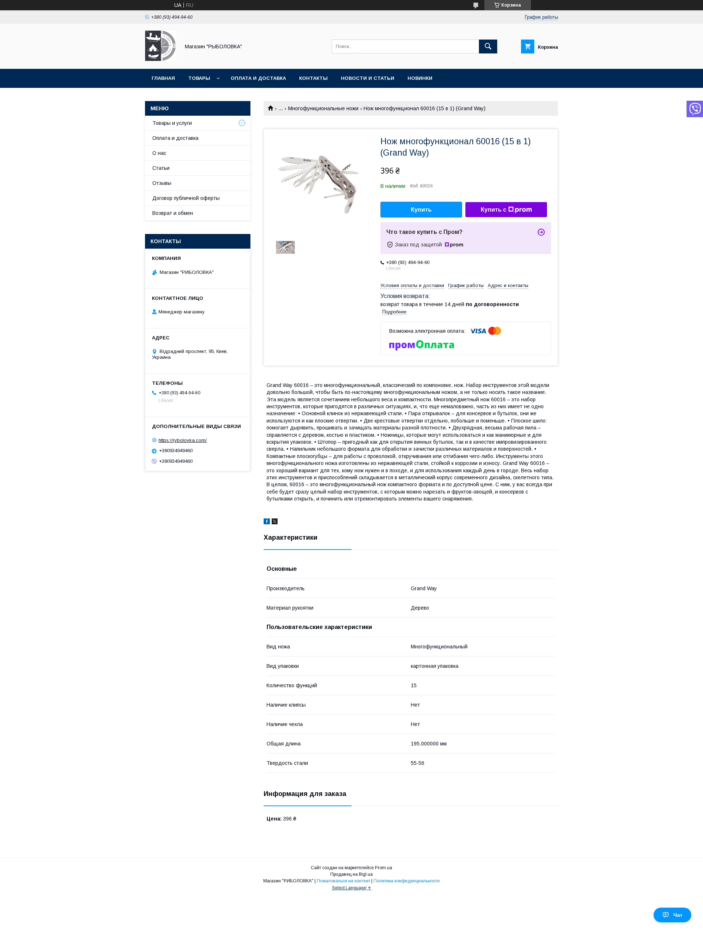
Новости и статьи (367, 78)
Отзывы (161, 183)
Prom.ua (383, 867)
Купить (421, 209)
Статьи (161, 168)
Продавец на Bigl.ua (351, 874)
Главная (163, 78)
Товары (199, 78)
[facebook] (267, 522)
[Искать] (488, 46)
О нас (159, 153)
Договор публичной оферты (186, 198)
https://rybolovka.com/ (183, 440)
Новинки (420, 78)
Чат (677, 915)
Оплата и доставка (258, 78)
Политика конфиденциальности (406, 880)
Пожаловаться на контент (343, 880)
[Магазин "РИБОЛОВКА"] (160, 59)
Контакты (313, 78)
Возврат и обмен (172, 213)
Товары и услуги (172, 123)
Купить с (493, 209)
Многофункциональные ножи (323, 108)
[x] (275, 522)
